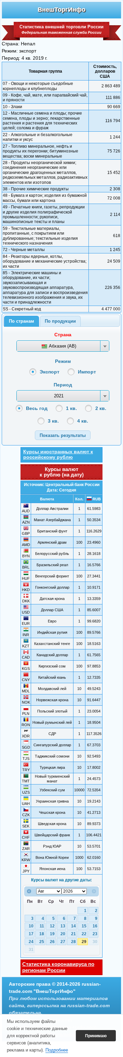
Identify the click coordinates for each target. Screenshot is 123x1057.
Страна (62, 334)
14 (73, 926)
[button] (63, 435)
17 (31, 933)
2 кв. (100, 408)
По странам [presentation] (21, 321)
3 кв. (53, 421)
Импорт (87, 372)
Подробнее (56, 1050)
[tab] (21, 321)
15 (84, 926)
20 (62, 933)
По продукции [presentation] (60, 321)
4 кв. (82, 421)
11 (42, 926)
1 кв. (71, 408)
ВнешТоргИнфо (61, 9)
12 (52, 926)
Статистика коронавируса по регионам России (58, 967)
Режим (63, 361)
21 (73, 933)
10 (31, 926)
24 (31, 941)
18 (41, 933)
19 (52, 933)
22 (84, 933)
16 (95, 926)
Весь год (36, 408)
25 (41, 941)
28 (73, 941)
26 (52, 941)
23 (95, 933)
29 (84, 941)
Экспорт (49, 372)
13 (62, 926)
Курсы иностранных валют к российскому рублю (58, 454)
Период (63, 384)
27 (62, 941)
